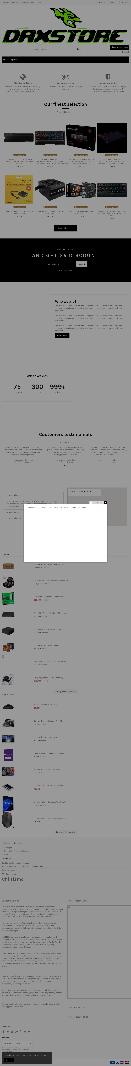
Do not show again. (98, 503)
